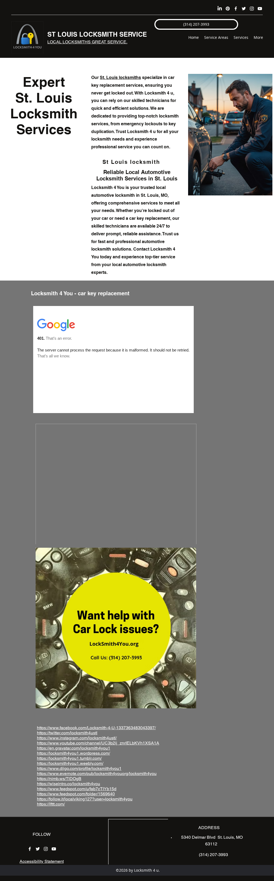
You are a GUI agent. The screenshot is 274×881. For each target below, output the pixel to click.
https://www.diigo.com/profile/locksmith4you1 (79, 768)
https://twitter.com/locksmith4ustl (67, 732)
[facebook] (235, 8)
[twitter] (243, 8)
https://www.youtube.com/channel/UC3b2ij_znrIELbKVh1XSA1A (98, 743)
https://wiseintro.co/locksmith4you (68, 783)
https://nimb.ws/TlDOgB (59, 778)
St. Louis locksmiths (120, 77)
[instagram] (251, 8)
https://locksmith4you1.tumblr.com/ (69, 758)
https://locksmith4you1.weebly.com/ (70, 763)
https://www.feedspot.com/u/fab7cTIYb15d (76, 788)
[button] (196, 24)
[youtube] (259, 8)
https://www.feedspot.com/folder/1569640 (76, 793)
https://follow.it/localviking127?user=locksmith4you (84, 798)
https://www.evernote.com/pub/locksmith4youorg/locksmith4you (97, 773)
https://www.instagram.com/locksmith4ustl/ (77, 737)
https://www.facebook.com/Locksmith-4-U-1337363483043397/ (96, 727)
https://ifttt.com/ (51, 804)
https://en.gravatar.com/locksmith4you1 (73, 748)
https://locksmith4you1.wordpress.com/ (73, 753)
